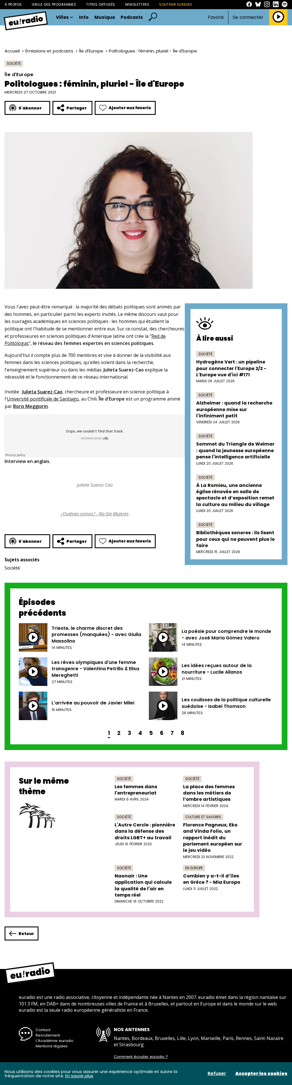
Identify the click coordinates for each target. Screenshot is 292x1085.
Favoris (216, 17)
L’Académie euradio (55, 1040)
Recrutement (48, 1035)
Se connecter (248, 17)
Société (14, 63)
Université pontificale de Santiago (43, 399)
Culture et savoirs (203, 816)
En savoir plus (79, 1076)
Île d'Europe (91, 51)
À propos (13, 4)
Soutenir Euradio (175, 4)
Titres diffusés (100, 4)
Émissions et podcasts (49, 51)
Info (84, 17)
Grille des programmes (54, 4)
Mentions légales (52, 1046)
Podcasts (132, 17)
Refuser (217, 1073)
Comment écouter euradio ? (141, 1056)
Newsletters (137, 4)
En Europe (194, 867)
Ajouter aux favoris (130, 108)
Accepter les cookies (261, 1073)
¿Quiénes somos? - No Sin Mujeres (95, 514)
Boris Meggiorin (30, 406)
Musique (104, 17)
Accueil (12, 51)
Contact (43, 1030)
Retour (26, 933)
